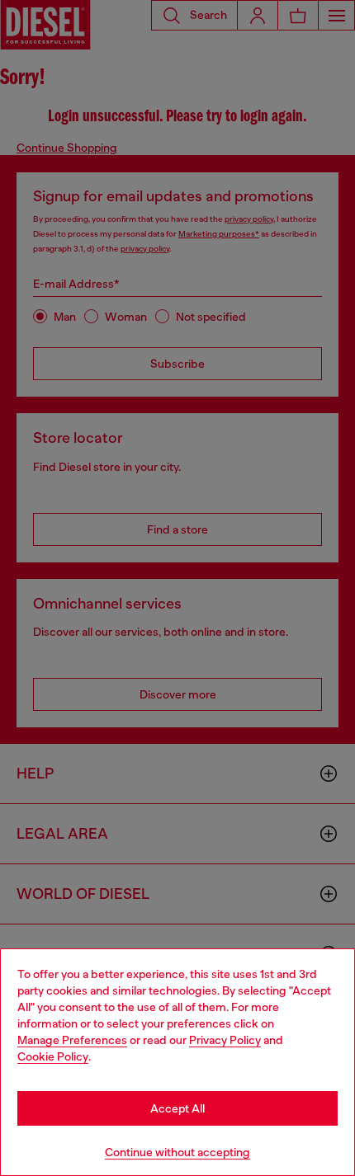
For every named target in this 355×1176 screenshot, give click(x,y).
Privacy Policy (225, 1040)
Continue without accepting (177, 1152)
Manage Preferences (72, 1040)
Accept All (177, 1108)
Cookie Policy (52, 1056)
